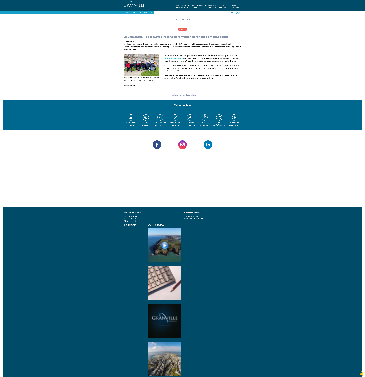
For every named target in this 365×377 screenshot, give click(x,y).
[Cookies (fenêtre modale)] (361, 374)
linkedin (208, 144)
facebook (157, 144)
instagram (182, 144)
